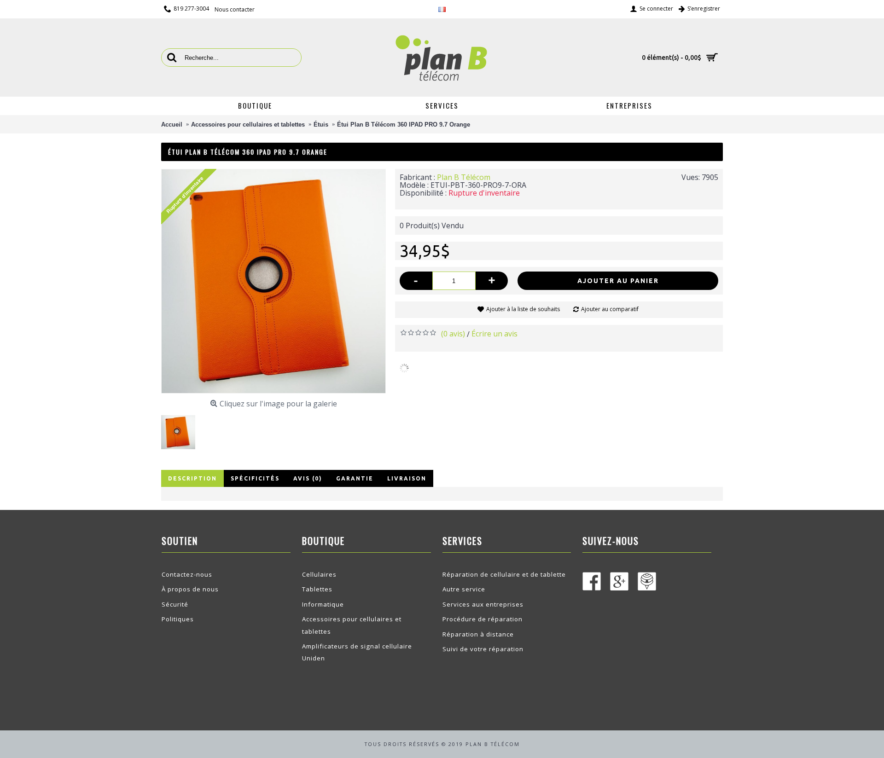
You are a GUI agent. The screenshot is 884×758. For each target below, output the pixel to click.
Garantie (354, 478)
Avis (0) (307, 478)
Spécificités (255, 478)
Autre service (463, 589)
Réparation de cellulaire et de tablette (504, 574)
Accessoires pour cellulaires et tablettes (351, 625)
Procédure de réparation (482, 619)
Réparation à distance (478, 634)
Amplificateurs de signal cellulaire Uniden (357, 652)
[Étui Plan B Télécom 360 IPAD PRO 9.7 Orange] (181, 428)
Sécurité (175, 604)
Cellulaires (319, 574)
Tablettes (317, 589)
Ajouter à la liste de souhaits (523, 309)
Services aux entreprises (482, 604)
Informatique (323, 604)
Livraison (406, 478)
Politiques (178, 619)
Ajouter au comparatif (610, 309)
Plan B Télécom (463, 177)
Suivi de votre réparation (482, 649)
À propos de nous (190, 589)
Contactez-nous (187, 574)
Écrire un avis (494, 334)
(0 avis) (453, 334)
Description (192, 478)
